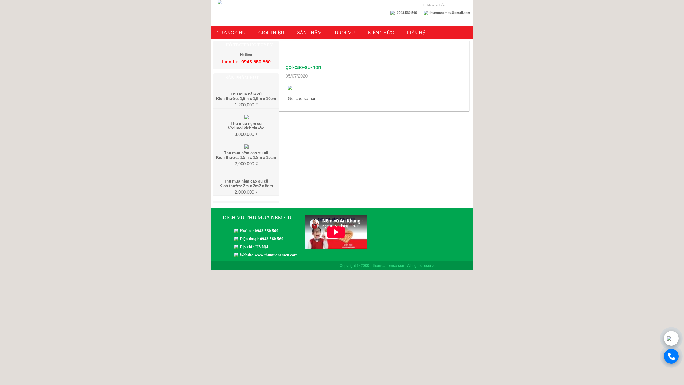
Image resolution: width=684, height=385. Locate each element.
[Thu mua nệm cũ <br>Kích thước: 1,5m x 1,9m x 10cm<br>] (246, 88)
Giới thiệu (271, 32)
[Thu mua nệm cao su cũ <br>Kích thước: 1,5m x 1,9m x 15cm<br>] (246, 146)
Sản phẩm (309, 32)
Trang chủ (231, 32)
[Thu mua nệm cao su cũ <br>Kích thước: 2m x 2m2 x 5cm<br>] (246, 175)
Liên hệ (416, 32)
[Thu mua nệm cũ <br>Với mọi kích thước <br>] (246, 117)
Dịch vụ (345, 32)
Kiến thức (381, 32)
